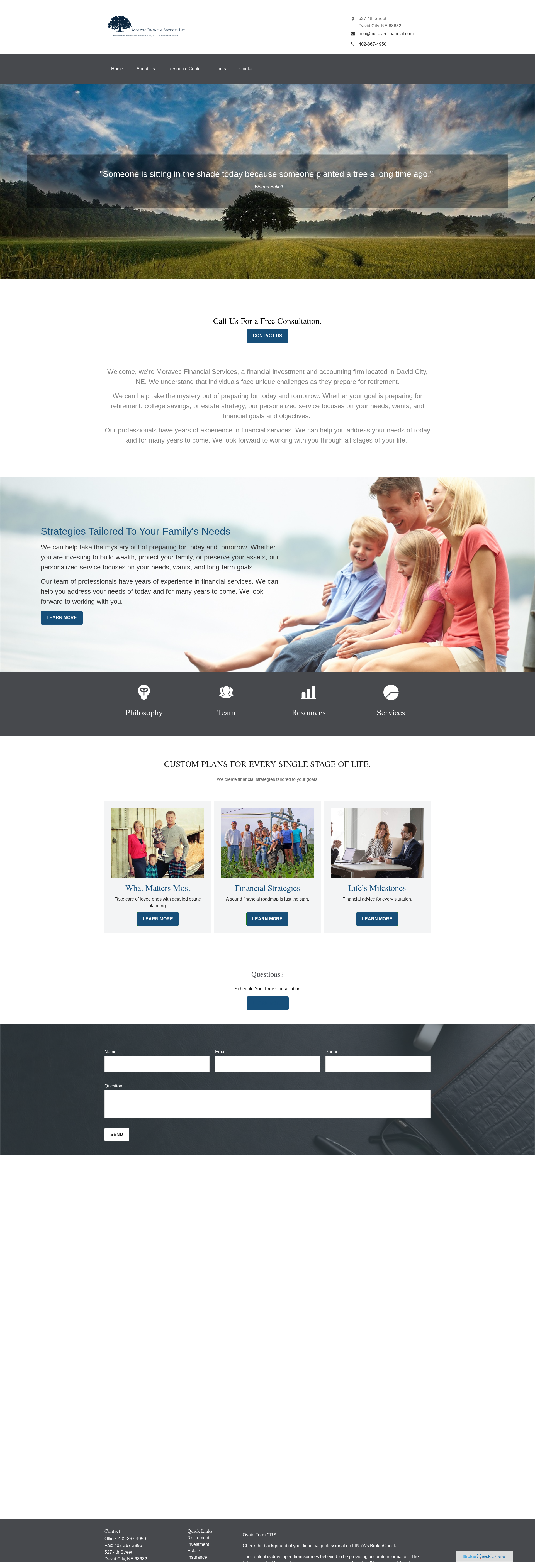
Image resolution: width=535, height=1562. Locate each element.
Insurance (197, 1557)
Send (116, 1134)
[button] (117, 69)
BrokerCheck (383, 1545)
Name (110, 1051)
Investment (198, 1544)
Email (221, 1051)
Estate (194, 1550)
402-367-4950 (132, 1538)
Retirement (198, 1538)
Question (113, 1086)
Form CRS (265, 1534)
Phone (332, 1051)
